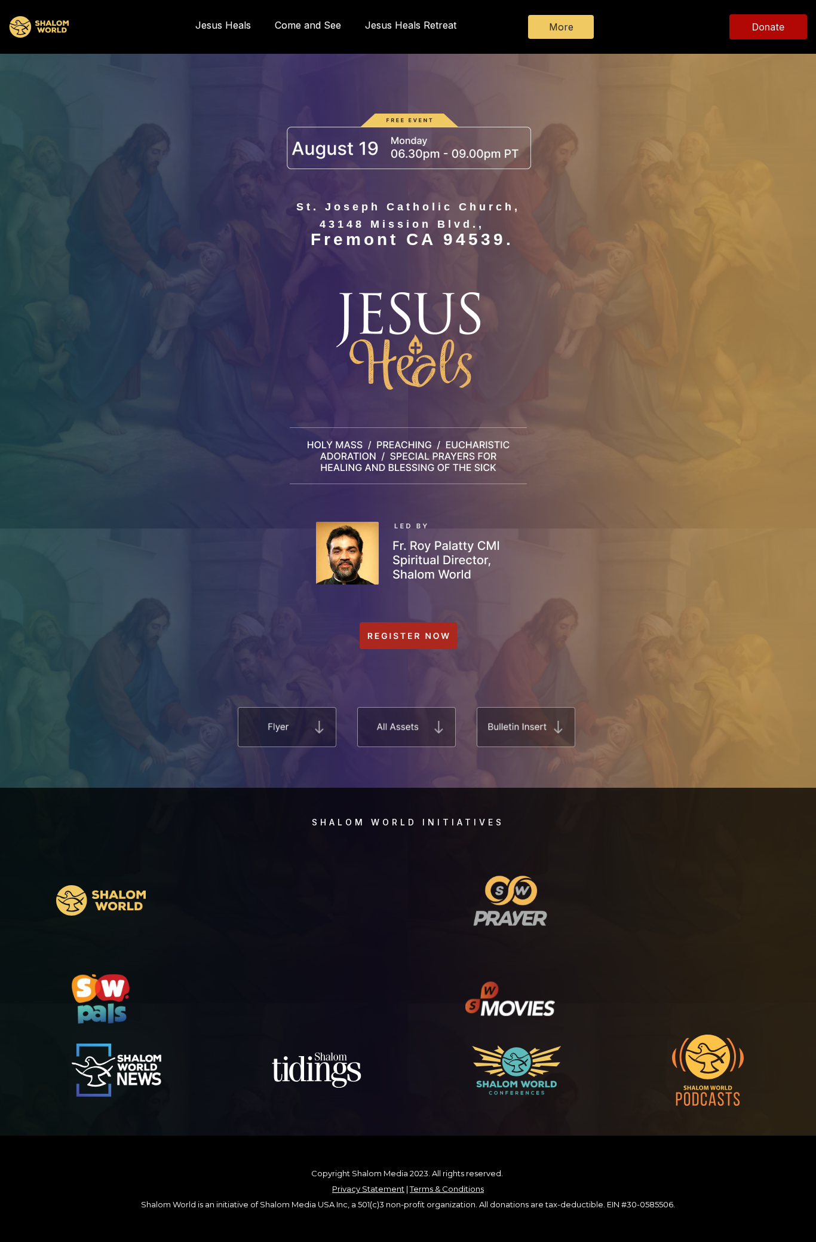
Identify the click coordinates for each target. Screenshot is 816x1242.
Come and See (308, 25)
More (561, 27)
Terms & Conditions (447, 1189)
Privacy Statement (368, 1189)
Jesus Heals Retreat (410, 25)
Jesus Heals (223, 25)
